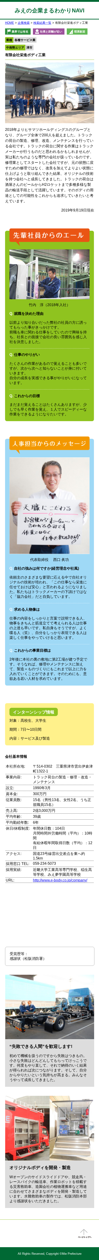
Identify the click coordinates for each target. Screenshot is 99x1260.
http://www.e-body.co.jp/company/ (60, 880)
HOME (9, 23)
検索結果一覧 (42, 23)
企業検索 (24, 23)
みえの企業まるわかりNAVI (49, 10)
